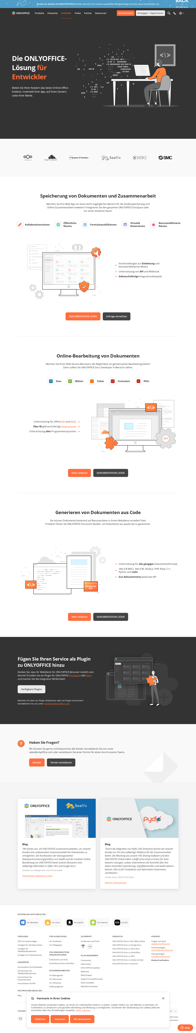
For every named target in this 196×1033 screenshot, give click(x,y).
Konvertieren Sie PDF (27, 983)
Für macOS (78, 922)
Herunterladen (126, 13)
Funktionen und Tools (58, 959)
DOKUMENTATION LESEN (83, 316)
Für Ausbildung (57, 936)
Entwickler (66, 13)
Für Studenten (55, 941)
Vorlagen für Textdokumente (30, 945)
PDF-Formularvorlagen (27, 941)
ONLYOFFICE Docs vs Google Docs (126, 945)
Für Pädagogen (55, 945)
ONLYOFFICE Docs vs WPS (123, 956)
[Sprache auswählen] (181, 13)
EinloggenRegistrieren (150, 13)
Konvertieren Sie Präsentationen (25, 978)
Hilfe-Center (86, 964)
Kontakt (37, 762)
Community (86, 960)
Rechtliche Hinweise (89, 986)
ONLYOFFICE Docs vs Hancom (125, 963)
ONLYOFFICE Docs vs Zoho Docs (126, 948)
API (63, 421)
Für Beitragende (56, 975)
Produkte (39, 13)
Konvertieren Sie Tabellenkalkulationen (27, 972)
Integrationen (68, 426)
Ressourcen (100, 13)
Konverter (23, 962)
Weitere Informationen (116, 882)
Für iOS (124, 922)
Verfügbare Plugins (31, 689)
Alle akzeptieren (82, 1019)
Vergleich (117, 936)
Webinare (85, 971)
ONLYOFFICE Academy (90, 967)
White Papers (86, 975)
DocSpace (74, 675)
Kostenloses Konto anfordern (61, 963)
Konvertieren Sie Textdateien (30, 967)
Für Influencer (55, 983)
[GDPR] (90, 947)
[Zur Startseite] (21, 13)
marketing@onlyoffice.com (56, 703)
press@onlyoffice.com (160, 956)
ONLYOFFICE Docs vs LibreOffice (126, 952)
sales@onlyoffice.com (160, 944)
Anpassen (59, 1019)
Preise (78, 13)
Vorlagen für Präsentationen (30, 955)
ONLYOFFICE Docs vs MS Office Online (128, 941)
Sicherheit (86, 936)
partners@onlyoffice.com (162, 950)
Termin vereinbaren (61, 762)
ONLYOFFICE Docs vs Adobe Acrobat (127, 960)
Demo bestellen (87, 982)
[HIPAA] (83, 947)
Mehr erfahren (79, 472)
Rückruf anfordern (160, 960)
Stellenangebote (56, 986)
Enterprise (52, 13)
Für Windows (32, 922)
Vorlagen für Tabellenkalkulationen (27, 950)
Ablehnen (40, 1019)
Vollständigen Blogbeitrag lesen (37, 875)
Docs (89, 675)
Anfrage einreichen (116, 316)
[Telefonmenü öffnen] (174, 13)
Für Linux (56, 922)
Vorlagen (23, 936)
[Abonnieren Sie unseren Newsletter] (20, 1019)
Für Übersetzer (55, 979)
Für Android (102, 922)
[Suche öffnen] (169, 13)
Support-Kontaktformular (92, 979)
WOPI (73, 421)
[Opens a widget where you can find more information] (185, 1028)
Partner (88, 13)
